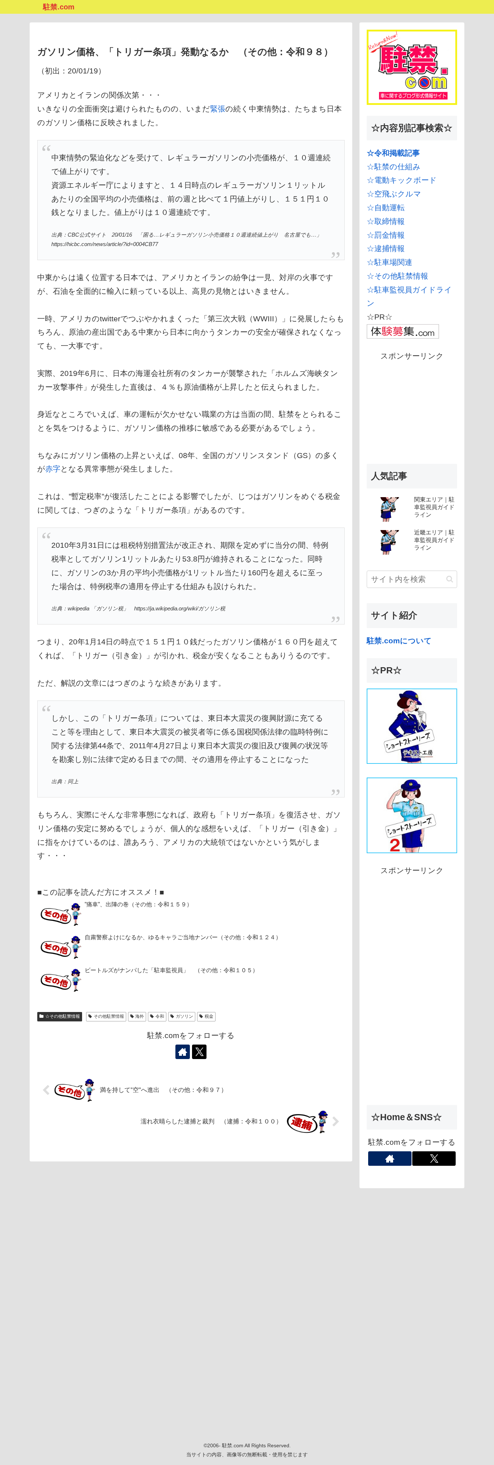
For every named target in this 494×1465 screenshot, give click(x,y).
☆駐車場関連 (389, 262)
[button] (449, 579)
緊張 (217, 109)
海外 (139, 1016)
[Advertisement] (412, 408)
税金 (209, 1016)
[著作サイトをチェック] (182, 1052)
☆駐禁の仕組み (394, 166)
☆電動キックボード (402, 180)
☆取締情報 (386, 221)
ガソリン (184, 1016)
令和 (160, 1016)
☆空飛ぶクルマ (394, 194)
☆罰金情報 (386, 235)
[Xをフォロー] (199, 1052)
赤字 (52, 469)
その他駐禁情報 (109, 1016)
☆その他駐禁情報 (62, 1016)
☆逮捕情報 (386, 248)
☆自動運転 (386, 207)
